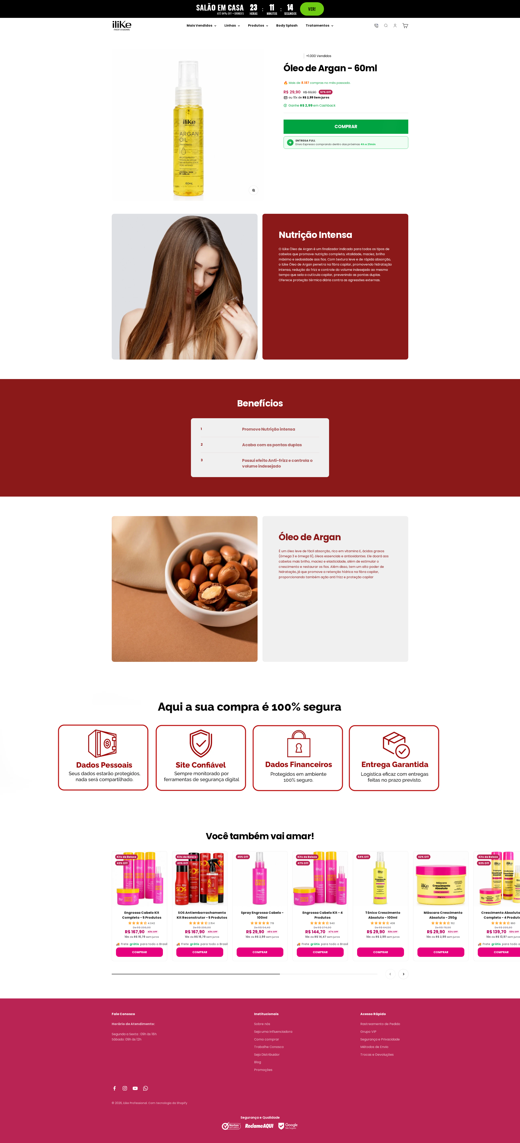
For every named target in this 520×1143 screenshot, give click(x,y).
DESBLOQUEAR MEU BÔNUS (284, 578)
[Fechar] (325, 525)
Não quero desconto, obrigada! (260, 609)
